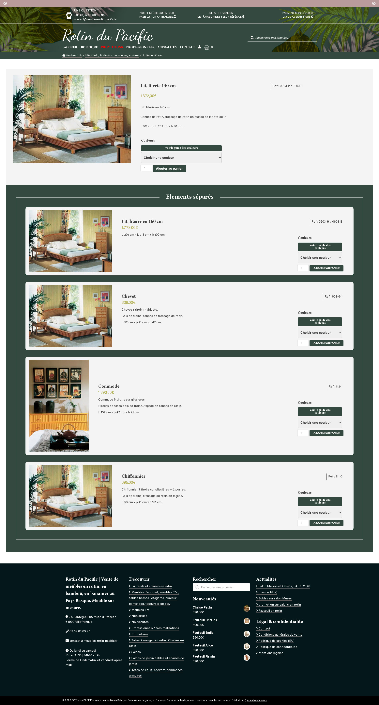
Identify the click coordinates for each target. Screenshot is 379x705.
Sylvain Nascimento (256, 700)
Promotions (139, 634)
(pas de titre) (268, 592)
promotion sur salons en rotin (280, 604)
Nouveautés (140, 622)
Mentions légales (271, 653)
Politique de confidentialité (278, 647)
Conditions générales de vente (280, 634)
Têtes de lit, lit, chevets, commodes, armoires (112, 55)
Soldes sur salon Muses (275, 598)
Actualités (167, 47)
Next (374, 4)
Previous (5, 4)
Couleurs (148, 141)
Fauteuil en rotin (270, 610)
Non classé (139, 616)
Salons (136, 652)
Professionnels (140, 47)
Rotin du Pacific (107, 35)
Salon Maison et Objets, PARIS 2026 (284, 586)
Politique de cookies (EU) (276, 641)
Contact (187, 47)
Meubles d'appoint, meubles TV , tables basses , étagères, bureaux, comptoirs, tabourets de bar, (154, 598)
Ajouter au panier (169, 168)
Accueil (71, 47)
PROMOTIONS (112, 47)
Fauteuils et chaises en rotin (151, 586)
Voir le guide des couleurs (181, 148)
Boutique (89, 47)
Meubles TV (140, 610)
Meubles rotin (73, 55)
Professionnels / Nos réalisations (155, 628)
